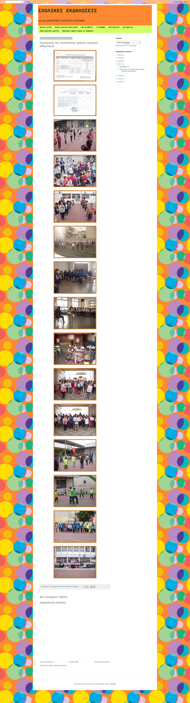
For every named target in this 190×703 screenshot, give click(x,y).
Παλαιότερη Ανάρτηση (102, 662)
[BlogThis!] (87, 586)
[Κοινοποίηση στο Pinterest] (94, 586)
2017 (120, 64)
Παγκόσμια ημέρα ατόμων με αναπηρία (77, 31)
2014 (120, 82)
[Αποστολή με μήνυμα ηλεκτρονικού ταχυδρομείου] (84, 586)
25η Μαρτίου (128, 27)
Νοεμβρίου (124, 67)
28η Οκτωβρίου (87, 27)
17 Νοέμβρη (100, 27)
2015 (120, 79)
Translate (133, 46)
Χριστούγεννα (113, 27)
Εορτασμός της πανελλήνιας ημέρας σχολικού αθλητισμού (132, 70)
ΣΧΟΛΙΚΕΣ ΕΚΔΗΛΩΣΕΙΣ (67, 11)
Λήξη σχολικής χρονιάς (49, 31)
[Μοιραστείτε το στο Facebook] (91, 586)
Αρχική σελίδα (46, 27)
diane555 (100, 684)
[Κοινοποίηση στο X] (89, 586)
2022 (120, 55)
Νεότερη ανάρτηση (46, 662)
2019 (120, 58)
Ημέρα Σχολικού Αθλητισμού (66, 27)
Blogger (113, 684)
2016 (120, 76)
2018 (120, 61)
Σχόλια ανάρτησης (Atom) (57, 665)
